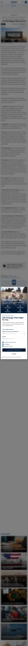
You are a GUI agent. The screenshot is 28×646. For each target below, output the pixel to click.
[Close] (25, 289)
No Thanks (14, 354)
